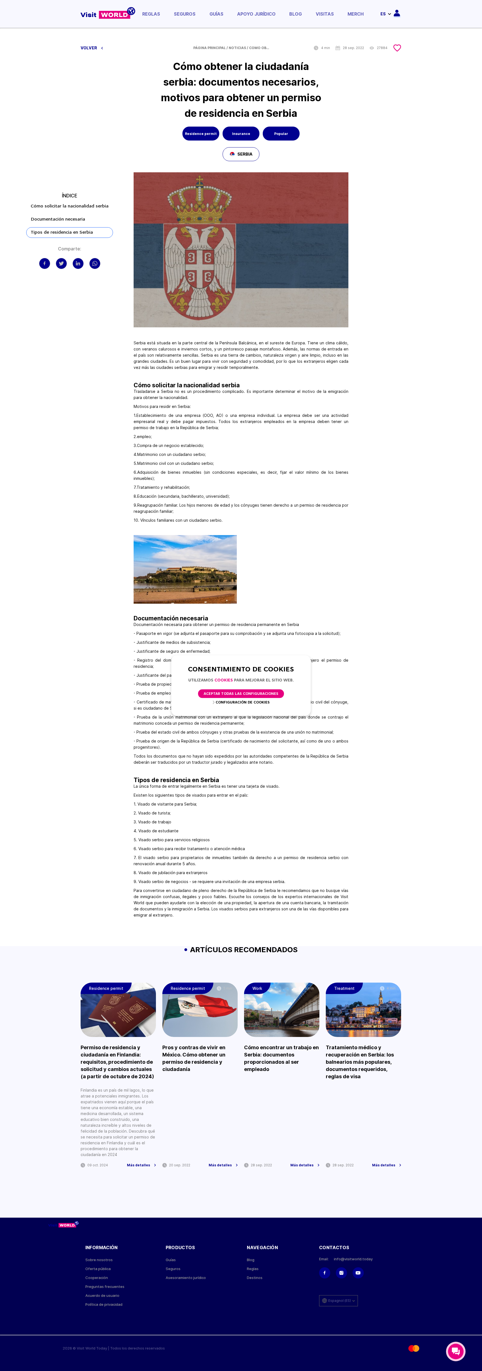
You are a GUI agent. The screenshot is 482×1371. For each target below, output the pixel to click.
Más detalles (138, 1165)
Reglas (151, 14)
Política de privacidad (103, 1304)
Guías (216, 14)
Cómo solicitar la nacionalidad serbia (70, 206)
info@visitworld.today (353, 1259)
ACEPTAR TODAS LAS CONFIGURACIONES (241, 694)
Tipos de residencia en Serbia (62, 232)
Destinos (254, 1278)
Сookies (224, 680)
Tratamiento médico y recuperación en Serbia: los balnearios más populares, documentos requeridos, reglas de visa (360, 1061)
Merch (356, 14)
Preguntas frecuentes (104, 1286)
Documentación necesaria (58, 219)
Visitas (325, 14)
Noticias (237, 48)
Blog (295, 14)
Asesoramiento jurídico (186, 1278)
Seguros (185, 14)
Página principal (209, 48)
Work (257, 988)
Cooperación (96, 1278)
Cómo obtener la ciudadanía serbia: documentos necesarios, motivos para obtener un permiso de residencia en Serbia (260, 48)
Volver (89, 48)
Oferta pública (98, 1269)
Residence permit (201, 134)
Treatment (344, 988)
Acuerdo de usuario (102, 1295)
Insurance (241, 134)
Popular (281, 134)
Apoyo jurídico (256, 14)
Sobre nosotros (99, 1260)
